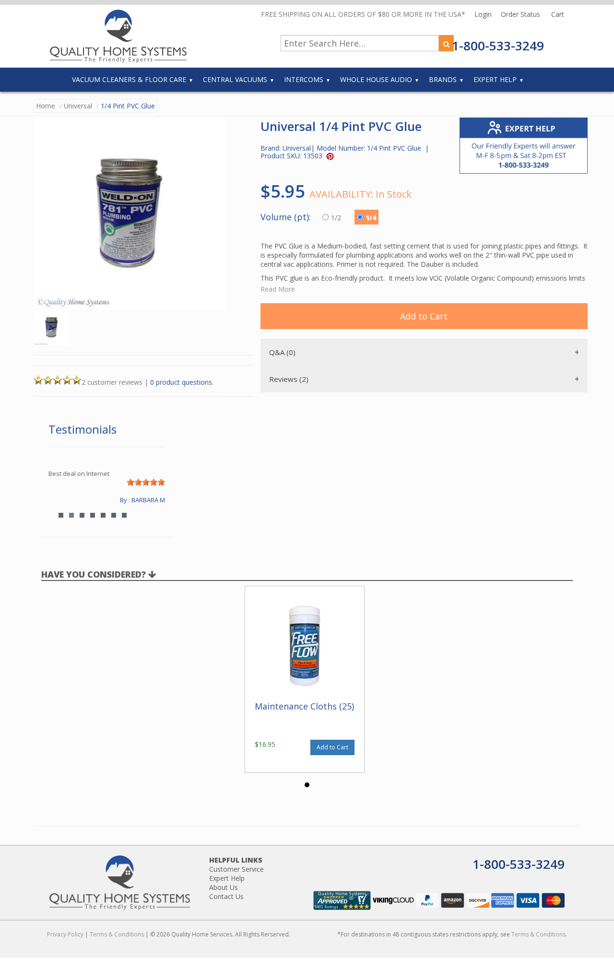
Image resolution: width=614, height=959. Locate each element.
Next (153, 500)
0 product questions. (181, 382)
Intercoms (303, 79)
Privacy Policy (65, 934)
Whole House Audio (376, 79)
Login (484, 14)
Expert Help (495, 79)
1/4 (371, 217)
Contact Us (226, 896)
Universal (78, 105)
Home (45, 105)
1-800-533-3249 (498, 45)
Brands (443, 79)
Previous (60, 500)
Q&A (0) (282, 352)
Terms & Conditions (117, 934)
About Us (223, 887)
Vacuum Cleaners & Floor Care (129, 79)
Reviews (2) (288, 379)
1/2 (337, 217)
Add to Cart (424, 316)
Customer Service (236, 869)
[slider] (146, 482)
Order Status (521, 14)
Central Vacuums (235, 79)
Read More (277, 289)
